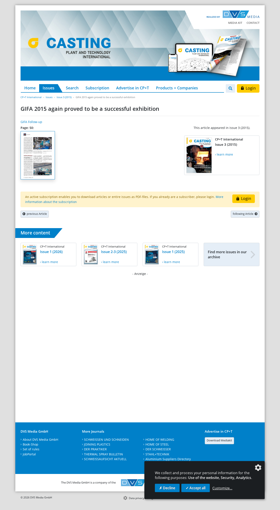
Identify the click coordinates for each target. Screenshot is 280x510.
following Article (244, 214)
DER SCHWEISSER (158, 449)
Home (30, 87)
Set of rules (31, 449)
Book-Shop (30, 444)
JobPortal (29, 454)
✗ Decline (167, 488)
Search (72, 87)
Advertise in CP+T (132, 87)
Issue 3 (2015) (64, 97)
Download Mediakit (219, 440)
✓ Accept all (195, 488)
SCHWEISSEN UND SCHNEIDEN (106, 439)
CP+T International (31, 97)
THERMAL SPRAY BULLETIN (103, 454)
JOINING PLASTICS (97, 444)
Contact (253, 23)
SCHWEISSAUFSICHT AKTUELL (105, 459)
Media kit (235, 23)
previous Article (36, 214)
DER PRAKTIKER (95, 449)
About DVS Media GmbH (40, 439)
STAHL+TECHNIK (157, 454)
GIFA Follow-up (31, 122)
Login (250, 88)
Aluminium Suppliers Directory (168, 459)
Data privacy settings (141, 498)
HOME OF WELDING (159, 439)
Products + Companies (177, 87)
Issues (48, 87)
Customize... (222, 488)
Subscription (97, 87)
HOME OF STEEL (157, 444)
